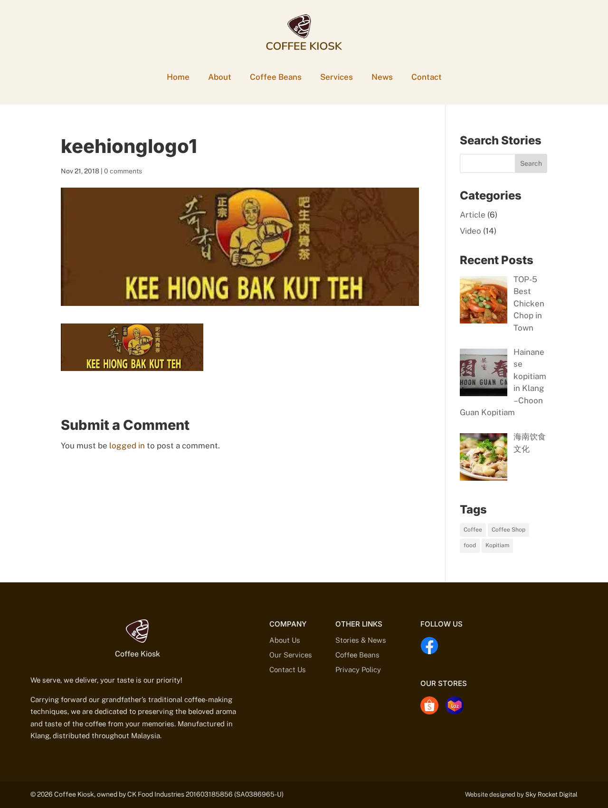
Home (178, 77)
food (470, 545)
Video (470, 231)
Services (336, 77)
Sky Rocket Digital (551, 794)
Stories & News (360, 640)
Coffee (473, 529)
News (382, 77)
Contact (426, 77)
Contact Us (287, 669)
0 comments (123, 171)
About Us (284, 640)
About (219, 77)
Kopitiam (497, 545)
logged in (127, 445)
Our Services (290, 655)
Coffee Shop (508, 529)
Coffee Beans (276, 77)
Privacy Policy (358, 669)
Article (472, 214)
